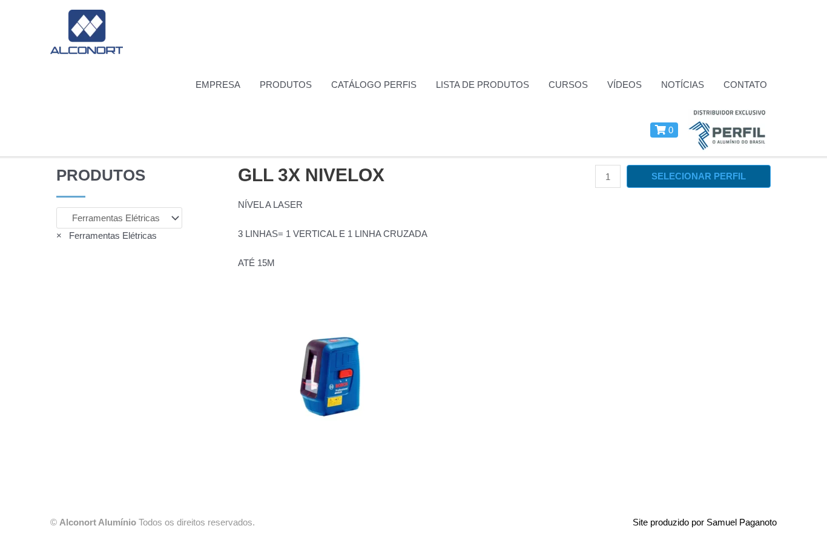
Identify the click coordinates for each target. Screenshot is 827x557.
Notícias (682, 84)
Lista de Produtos (482, 84)
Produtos (286, 84)
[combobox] (106, 235)
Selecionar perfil (698, 176)
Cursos (568, 84)
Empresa (218, 84)
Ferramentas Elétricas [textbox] (106, 235)
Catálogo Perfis (374, 84)
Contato (745, 84)
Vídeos (624, 84)
